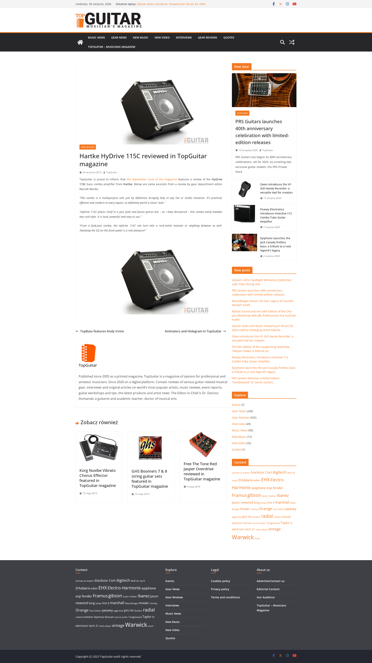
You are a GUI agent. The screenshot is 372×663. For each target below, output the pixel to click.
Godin (265, 496)
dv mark (140, 580)
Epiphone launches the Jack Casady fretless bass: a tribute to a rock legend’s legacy (275, 244)
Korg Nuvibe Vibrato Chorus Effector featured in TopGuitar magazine (97, 478)
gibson (254, 495)
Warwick (243, 537)
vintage (274, 528)
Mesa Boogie (131, 603)
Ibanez (283, 495)
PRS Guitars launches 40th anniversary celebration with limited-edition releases (262, 131)
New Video (162, 37)
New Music (140, 37)
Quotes (228, 37)
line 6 (270, 502)
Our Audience (266, 597)
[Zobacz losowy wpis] (291, 42)
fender (278, 488)
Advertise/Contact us (270, 581)
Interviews (184, 37)
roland (277, 517)
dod (289, 472)
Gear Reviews (207, 37)
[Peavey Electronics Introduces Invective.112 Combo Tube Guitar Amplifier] (244, 218)
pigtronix (236, 517)
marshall (282, 502)
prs (244, 516)
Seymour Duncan (242, 523)
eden (257, 480)
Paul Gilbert (279, 509)
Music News (96, 37)
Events (236, 405)
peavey (291, 508)
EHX (265, 479)
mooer (245, 508)
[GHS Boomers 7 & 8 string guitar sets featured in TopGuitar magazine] (151, 434)
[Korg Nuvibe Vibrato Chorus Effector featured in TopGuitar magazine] (99, 434)
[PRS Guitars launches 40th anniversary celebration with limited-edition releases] (264, 90)
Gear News (119, 37)
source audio (259, 523)
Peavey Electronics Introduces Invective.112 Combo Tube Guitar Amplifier (276, 215)
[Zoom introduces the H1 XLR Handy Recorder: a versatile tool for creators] (244, 191)
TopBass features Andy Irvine (102, 331)
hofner (272, 496)
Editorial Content (268, 589)
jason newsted (242, 502)
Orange (265, 508)
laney (263, 502)
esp (269, 488)
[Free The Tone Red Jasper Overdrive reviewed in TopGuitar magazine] (203, 434)
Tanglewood (273, 523)
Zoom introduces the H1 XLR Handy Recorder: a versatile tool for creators (276, 188)
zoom (257, 538)
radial (267, 516)
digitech (279, 472)
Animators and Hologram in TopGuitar (193, 331)
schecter (286, 517)
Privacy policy (220, 589)
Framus (239, 495)
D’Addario (245, 480)
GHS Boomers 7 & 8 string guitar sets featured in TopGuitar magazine (150, 479)
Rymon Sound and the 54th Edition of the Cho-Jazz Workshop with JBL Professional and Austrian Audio (170, 6)
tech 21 (250, 529)
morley (254, 509)
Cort (268, 472)
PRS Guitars (254, 517)
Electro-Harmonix (124, 588)
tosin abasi (261, 529)
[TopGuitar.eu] (80, 42)
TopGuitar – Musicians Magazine (111, 47)
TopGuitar (111, 172)
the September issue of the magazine (152, 179)
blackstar (257, 472)
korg (257, 502)
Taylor (285, 523)
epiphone (258, 488)
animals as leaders (241, 472)
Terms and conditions (225, 597)
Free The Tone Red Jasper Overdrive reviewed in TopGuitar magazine (202, 471)
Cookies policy (220, 581)
